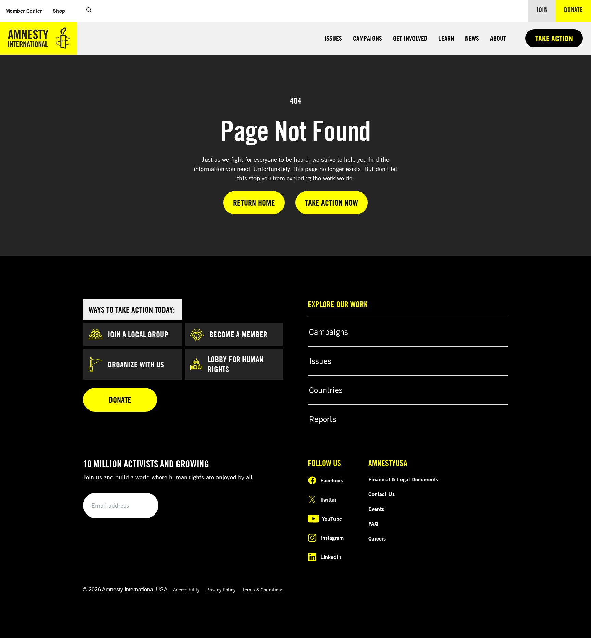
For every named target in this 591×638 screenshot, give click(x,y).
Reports (322, 419)
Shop (61, 10)
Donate (577, 9)
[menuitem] (23, 10)
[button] (89, 11)
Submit (141, 506)
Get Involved (410, 38)
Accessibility (186, 590)
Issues (333, 38)
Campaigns (367, 38)
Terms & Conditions (262, 590)
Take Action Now (331, 202)
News (472, 38)
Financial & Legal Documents (403, 479)
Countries (326, 390)
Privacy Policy (220, 590)
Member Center (26, 10)
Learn (446, 38)
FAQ (373, 523)
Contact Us (381, 494)
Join (542, 9)
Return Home (254, 202)
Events (376, 509)
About (498, 38)
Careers (377, 538)
